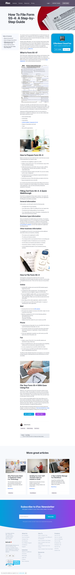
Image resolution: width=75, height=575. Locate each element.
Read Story (10, 488)
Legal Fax (24, 557)
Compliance (24, 544)
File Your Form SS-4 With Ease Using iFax (10, 47)
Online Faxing (30, 428)
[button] (58, 49)
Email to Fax (57, 550)
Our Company (25, 535)
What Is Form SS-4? (8, 38)
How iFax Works (25, 537)
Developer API (58, 544)
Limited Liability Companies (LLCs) (30, 122)
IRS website (37, 309)
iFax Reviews (25, 541)
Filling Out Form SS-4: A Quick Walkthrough (9, 42)
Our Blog (28, 435)
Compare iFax (25, 539)
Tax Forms (36, 428)
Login (48, 3)
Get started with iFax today (42, 408)
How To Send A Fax (42, 535)
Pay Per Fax (57, 546)
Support (24, 546)
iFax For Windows (59, 539)
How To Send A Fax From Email (45, 549)
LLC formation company (25, 224)
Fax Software (33, 492)
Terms (39, 558)
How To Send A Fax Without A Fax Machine (45, 538)
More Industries (25, 561)
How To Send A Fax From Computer (44, 543)
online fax (30, 48)
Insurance (24, 553)
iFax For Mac (57, 541)
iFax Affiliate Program (27, 542)
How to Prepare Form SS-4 (10, 40)
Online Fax (23, 428)
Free (56, 548)
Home (22, 435)
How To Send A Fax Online (44, 540)
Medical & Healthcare (26, 551)
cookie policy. (22, 573)
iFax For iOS (57, 535)
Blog (39, 554)
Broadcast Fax (58, 542)
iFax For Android (58, 537)
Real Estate (24, 555)
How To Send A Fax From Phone (44, 546)
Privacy (40, 556)
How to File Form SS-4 (9, 44)
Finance (23, 559)
